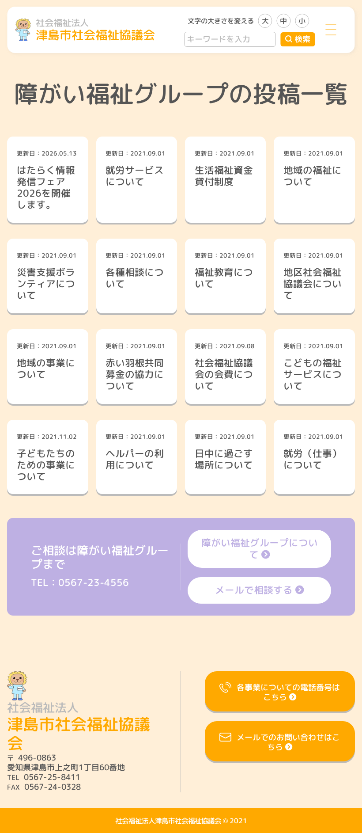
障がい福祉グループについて (259, 548)
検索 (302, 39)
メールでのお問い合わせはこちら (288, 742)
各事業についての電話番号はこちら (288, 692)
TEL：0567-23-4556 (80, 582)
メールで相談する (254, 590)
